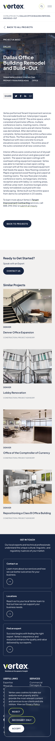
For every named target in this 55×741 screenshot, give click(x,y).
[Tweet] (16, 96)
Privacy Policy (33, 704)
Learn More (10, 581)
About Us (7, 685)
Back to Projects (17, 224)
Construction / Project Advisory (19, 337)
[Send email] (30, 96)
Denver (7, 327)
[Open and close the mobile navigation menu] (50, 6)
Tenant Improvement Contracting (19, 77)
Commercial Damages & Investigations (37, 685)
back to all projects (20, 27)
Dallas (7, 46)
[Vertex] (14, 6)
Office (35, 80)
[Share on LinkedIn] (25, 96)
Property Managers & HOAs (16, 80)
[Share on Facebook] (21, 96)
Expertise (8, 682)
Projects (14, 16)
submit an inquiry (28, 205)
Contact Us (13, 271)
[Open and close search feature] (41, 6)
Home (6, 16)
